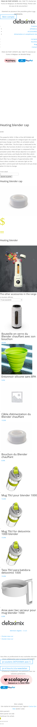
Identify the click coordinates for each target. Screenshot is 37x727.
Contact (34, 47)
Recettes (34, 42)
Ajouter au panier (6, 176)
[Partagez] (5, 721)
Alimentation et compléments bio (25, 34)
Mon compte (8, 16)
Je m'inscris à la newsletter (14, 668)
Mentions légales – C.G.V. (18, 631)
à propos (34, 39)
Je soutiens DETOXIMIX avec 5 (16, 661)
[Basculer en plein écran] (3, 721)
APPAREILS (33, 29)
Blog (35, 44)
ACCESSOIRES (32, 31)
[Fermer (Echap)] (7, 721)
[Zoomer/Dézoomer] (1, 721)
